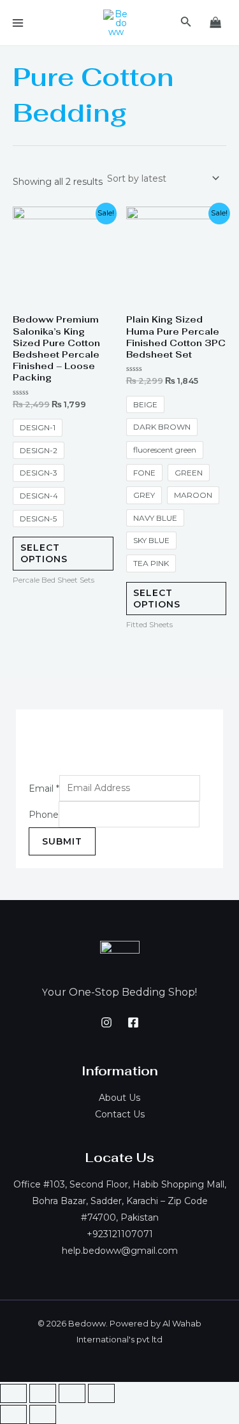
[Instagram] (106, 1022)
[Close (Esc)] (13, 1393)
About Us (119, 1097)
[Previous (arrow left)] (13, 1414)
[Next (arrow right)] (42, 1414)
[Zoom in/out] (101, 1393)
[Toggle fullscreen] (72, 1393)
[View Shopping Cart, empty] (215, 22)
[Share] (42, 1393)
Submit (62, 841)
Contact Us (120, 1114)
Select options (44, 553)
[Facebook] (133, 1022)
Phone (44, 814)
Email (44, 788)
